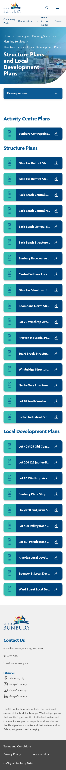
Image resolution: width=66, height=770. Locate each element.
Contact (58, 21)
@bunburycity (17, 678)
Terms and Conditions (17, 746)
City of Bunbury (18, 690)
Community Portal (9, 21)
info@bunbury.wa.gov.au (16, 663)
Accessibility (41, 754)
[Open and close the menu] (57, 7)
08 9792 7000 (11, 655)
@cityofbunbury (18, 684)
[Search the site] (47, 8)
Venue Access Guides (44, 21)
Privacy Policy (12, 754)
